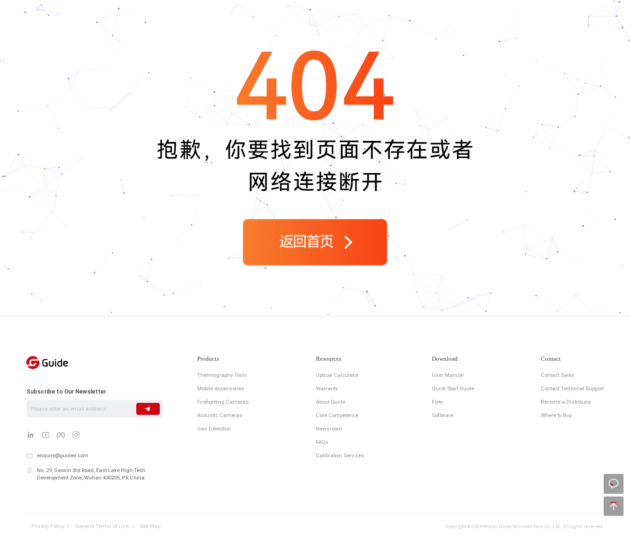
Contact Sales (558, 375)
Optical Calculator (337, 375)
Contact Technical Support (572, 388)
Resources (328, 359)
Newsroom (329, 428)
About (343, 15)
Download (445, 359)
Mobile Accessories (220, 388)
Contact (387, 15)
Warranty (327, 388)
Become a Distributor (566, 402)
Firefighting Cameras (223, 402)
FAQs (322, 442)
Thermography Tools (222, 375)
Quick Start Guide (453, 388)
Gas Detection (214, 428)
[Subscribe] (148, 409)
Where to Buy (556, 415)
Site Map (149, 526)
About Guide (330, 402)
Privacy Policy (47, 526)
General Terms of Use (101, 526)
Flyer (437, 402)
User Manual (448, 375)
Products (201, 15)
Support (299, 15)
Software (442, 415)
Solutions (250, 15)
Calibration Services (340, 455)
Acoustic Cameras (219, 415)
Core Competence (337, 415)
